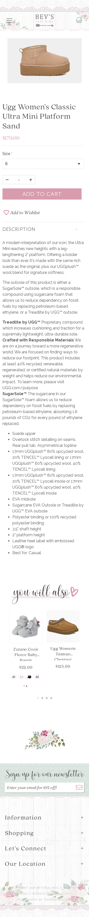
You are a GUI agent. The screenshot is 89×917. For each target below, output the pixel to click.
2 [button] (42, 698)
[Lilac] (37, 677)
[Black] (29, 677)
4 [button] (51, 698)
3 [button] (47, 698)
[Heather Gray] (13, 677)
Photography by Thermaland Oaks (45, 899)
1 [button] (38, 698)
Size (7, 153)
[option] (44, 61)
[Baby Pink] (21, 677)
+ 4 (25, 686)
